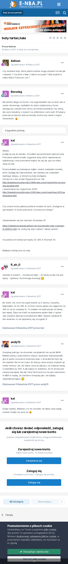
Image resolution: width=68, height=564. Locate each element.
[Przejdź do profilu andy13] (6, 344)
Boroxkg (16, 91)
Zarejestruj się (34, 460)
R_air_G (15, 264)
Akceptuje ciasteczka (35, 551)
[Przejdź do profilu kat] (6, 142)
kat (13, 140)
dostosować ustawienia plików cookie (36, 536)
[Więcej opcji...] (62, 63)
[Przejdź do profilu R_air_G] (6, 266)
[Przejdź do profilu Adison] (6, 63)
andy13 (15, 342)
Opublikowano (25, 64)
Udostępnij (17, 501)
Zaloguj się (34, 482)
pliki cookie (50, 529)
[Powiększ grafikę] (16, 118)
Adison (12, 46)
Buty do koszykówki (29, 49)
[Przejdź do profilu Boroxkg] (6, 94)
